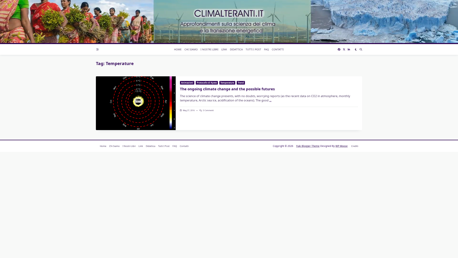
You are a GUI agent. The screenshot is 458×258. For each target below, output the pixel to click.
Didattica (236, 49)
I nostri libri (209, 49)
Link (224, 49)
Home (178, 49)
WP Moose (341, 146)
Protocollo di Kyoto (207, 82)
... (270, 100)
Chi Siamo (191, 49)
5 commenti (208, 110)
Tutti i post (253, 49)
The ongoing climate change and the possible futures (227, 89)
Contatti (278, 49)
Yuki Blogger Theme (308, 146)
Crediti (354, 146)
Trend (241, 82)
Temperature (227, 82)
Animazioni (187, 82)
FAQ (266, 49)
